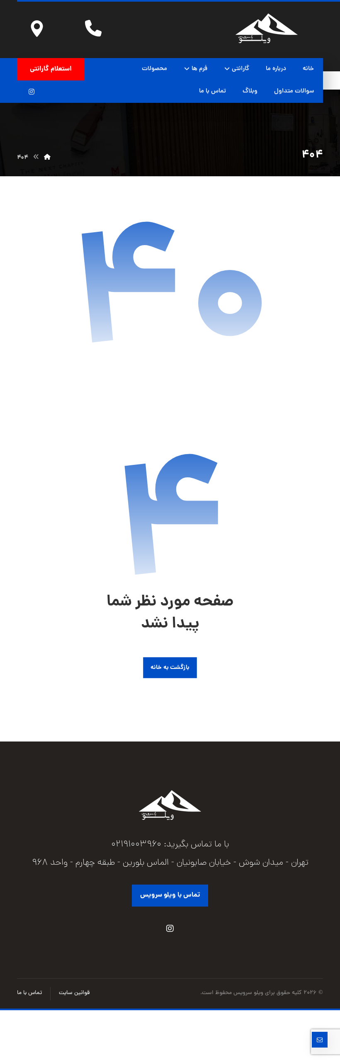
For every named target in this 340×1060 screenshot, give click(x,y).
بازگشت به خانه (170, 668)
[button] (31, 91)
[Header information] (37, 28)
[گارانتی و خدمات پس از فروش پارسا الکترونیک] (266, 28)
